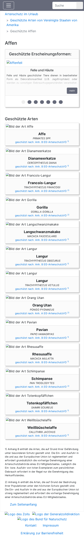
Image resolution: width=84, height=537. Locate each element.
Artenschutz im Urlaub (21, 14)
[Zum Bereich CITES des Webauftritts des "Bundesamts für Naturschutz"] (42, 519)
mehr (72, 90)
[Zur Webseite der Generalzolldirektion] (55, 514)
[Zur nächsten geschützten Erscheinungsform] (42, 62)
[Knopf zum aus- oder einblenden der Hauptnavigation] (8, 5)
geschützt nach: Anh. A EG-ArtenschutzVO (42, 191)
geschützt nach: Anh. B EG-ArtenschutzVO (42, 142)
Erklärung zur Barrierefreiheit (42, 533)
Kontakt (31, 525)
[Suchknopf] (79, 5)
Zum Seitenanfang (23, 504)
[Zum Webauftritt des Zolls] (17, 514)
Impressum (51, 525)
